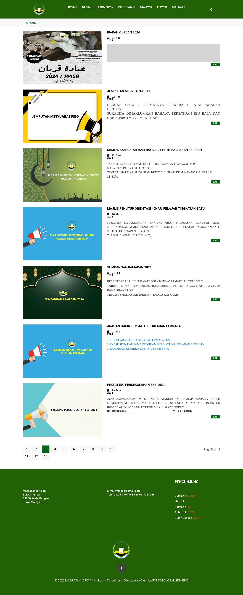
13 (45, 456)
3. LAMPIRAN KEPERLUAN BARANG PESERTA (138, 348)
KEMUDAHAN (126, 7)
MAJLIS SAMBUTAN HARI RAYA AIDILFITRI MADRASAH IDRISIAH (154, 150)
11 (26, 456)
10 (111, 449)
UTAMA (31, 23)
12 (36, 456)
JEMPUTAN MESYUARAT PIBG (129, 91)
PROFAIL (87, 7)
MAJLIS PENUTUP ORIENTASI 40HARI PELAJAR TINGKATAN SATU (156, 208)
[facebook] (122, 568)
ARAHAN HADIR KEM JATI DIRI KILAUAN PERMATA (144, 326)
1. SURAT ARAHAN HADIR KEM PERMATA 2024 (138, 340)
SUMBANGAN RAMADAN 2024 (129, 267)
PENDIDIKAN (105, 7)
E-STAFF (162, 7)
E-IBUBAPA (178, 7)
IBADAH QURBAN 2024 (123, 32)
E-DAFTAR (146, 7)
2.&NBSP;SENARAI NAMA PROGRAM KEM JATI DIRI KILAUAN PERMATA (155, 344)
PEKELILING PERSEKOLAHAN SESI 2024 (136, 385)
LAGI (215, 64)
